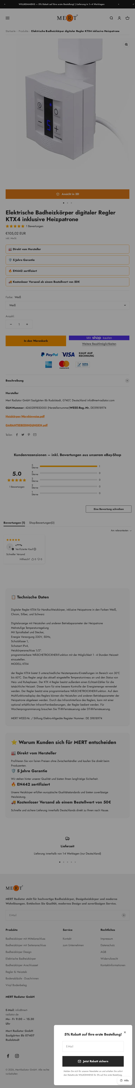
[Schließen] (125, 1032)
